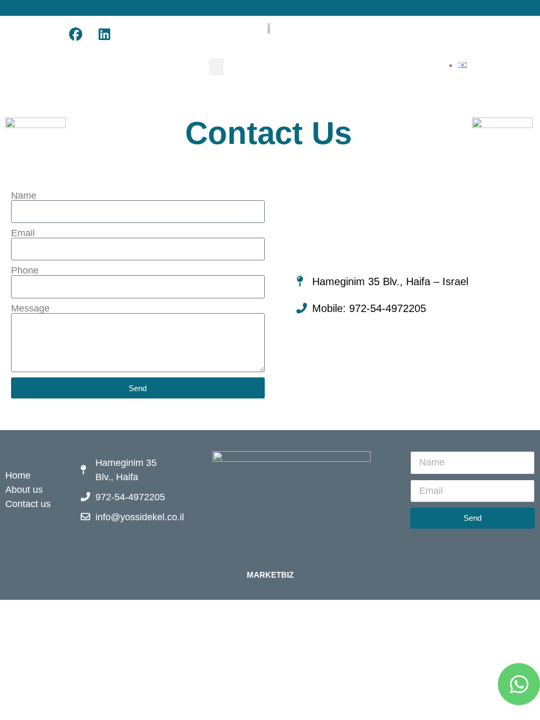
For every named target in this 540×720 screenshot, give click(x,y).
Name (23, 195)
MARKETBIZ (270, 574)
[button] (216, 66)
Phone (24, 270)
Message (30, 308)
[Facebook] (75, 34)
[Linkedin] (104, 34)
